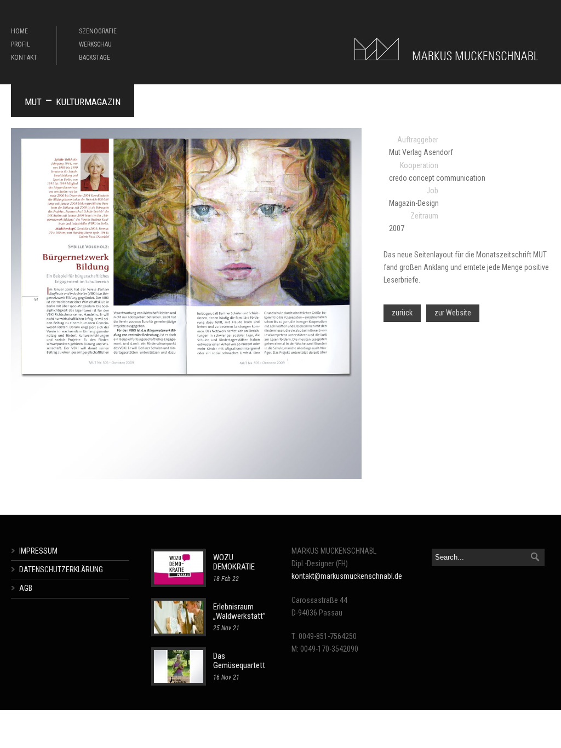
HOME (19, 31)
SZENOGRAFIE (98, 31)
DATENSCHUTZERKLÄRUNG (61, 569)
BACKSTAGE (94, 57)
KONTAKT (24, 57)
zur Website (452, 312)
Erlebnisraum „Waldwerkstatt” (239, 611)
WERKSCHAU (95, 44)
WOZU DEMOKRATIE (234, 562)
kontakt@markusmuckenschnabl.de (346, 576)
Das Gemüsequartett (239, 660)
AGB (25, 588)
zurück (402, 312)
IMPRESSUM (38, 550)
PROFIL (20, 44)
